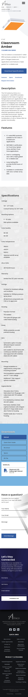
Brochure (7, 448)
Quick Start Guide (9, 442)
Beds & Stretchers (21, 675)
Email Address (5, 591)
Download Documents (7, 650)
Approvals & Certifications (20, 645)
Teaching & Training (21, 682)
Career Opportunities (7, 642)
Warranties (21, 642)
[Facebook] (10, 628)
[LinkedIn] (17, 628)
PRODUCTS (8, 7)
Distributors (7, 647)
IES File (6, 458)
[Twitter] (14, 628)
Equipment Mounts (21, 661)
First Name (4, 578)
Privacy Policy (10, 694)
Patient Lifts (7, 671)
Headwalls (7, 664)
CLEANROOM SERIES (5, 9)
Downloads (18, 77)
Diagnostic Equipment (21, 678)
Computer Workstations (7, 681)
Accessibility (18, 694)
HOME (2, 7)
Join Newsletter (14, 598)
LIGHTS (15, 7)
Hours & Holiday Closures (21, 649)
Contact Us (7, 644)
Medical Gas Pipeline (21, 668)
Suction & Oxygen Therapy (7, 667)
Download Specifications (14, 71)
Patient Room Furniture (20, 665)
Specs (11, 77)
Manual (6, 437)
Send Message (9, 536)
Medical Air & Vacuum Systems (20, 671)
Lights (7, 678)
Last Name (4, 584)
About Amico (7, 639)
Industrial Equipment (7, 661)
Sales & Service (21, 639)
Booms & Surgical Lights (7, 674)
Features (4, 77)
